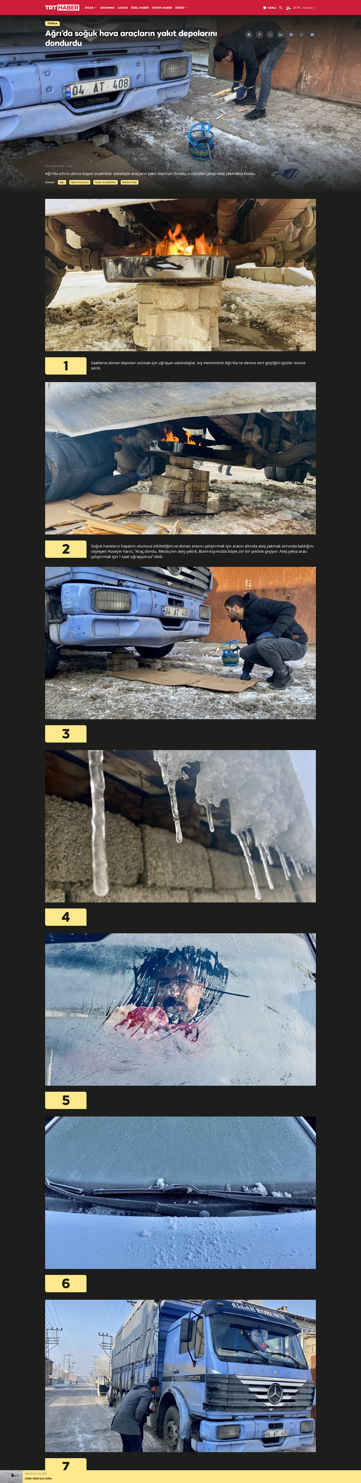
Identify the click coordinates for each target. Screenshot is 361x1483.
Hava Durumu (80, 182)
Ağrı (62, 182)
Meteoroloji (129, 182)
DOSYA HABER (162, 8)
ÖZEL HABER (140, 8)
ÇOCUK (123, 8)
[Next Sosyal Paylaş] (249, 34)
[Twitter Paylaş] (270, 34)
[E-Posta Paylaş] (312, 34)
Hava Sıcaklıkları (105, 182)
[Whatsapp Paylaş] (301, 34)
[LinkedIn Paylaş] (280, 34)
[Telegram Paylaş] (291, 34)
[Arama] (282, 7)
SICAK (89, 8)
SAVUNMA (107, 8)
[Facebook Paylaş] (259, 34)
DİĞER (179, 8)
